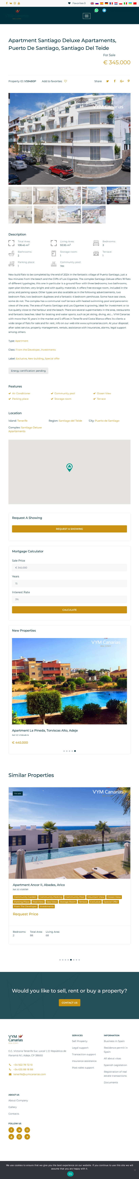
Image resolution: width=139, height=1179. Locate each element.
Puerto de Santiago (107, 420)
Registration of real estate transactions (115, 1073)
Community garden (37, 897)
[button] (69, 467)
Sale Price (18, 560)
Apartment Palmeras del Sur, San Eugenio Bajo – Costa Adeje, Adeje (65, 885)
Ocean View (104, 393)
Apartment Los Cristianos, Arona (37, 730)
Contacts (13, 1113)
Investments (48, 349)
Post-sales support (83, 1067)
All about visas (112, 1058)
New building (36, 358)
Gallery (12, 1107)
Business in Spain (114, 1041)
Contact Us (69, 1002)
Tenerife (22, 420)
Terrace (101, 398)
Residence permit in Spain (116, 1049)
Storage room (63, 398)
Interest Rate (21, 592)
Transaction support (84, 1054)
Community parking (63, 897)
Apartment (21, 340)
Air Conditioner (21, 393)
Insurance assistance (84, 1061)
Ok (70, 1174)
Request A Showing (69, 528)
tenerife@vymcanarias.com (29, 1074)
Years (15, 576)
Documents (111, 1082)
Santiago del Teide (70, 420)
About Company (18, 1100)
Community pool (65, 393)
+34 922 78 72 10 (124, 10)
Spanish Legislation (115, 1065)
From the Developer (28, 349)
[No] (134, 1170)
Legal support (80, 1047)
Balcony (18, 897)
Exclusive (21, 358)
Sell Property (79, 1041)
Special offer (52, 358)
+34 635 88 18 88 (23, 1069)
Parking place (20, 398)
